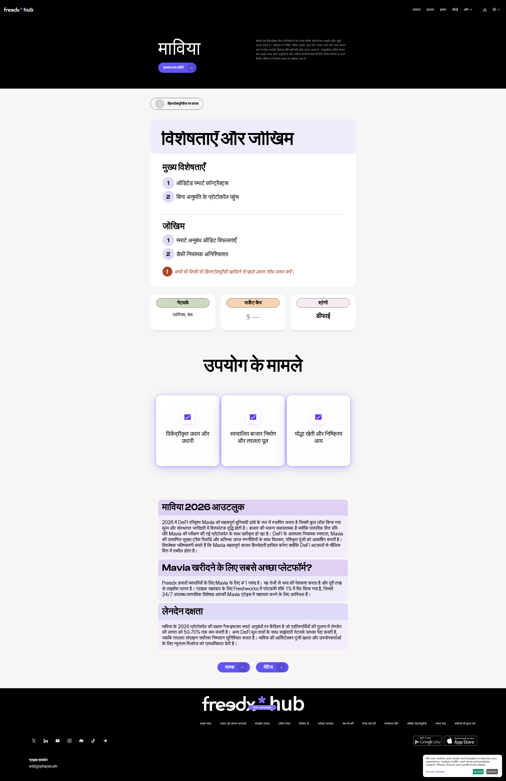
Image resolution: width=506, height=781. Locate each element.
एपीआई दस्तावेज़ (325, 723)
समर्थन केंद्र (205, 723)
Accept (478, 771)
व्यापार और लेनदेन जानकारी (233, 723)
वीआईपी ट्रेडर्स (262, 723)
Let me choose (435, 771)
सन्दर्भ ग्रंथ (440, 723)
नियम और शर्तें (368, 723)
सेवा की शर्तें (348, 723)
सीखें (455, 9)
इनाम (443, 9)
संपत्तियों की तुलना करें (465, 723)
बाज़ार (430, 9)
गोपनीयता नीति (391, 723)
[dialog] (462, 766)
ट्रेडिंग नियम (284, 723)
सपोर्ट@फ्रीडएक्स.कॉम (43, 766)
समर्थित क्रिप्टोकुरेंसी (417, 723)
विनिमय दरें (304, 723)
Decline (492, 771)
